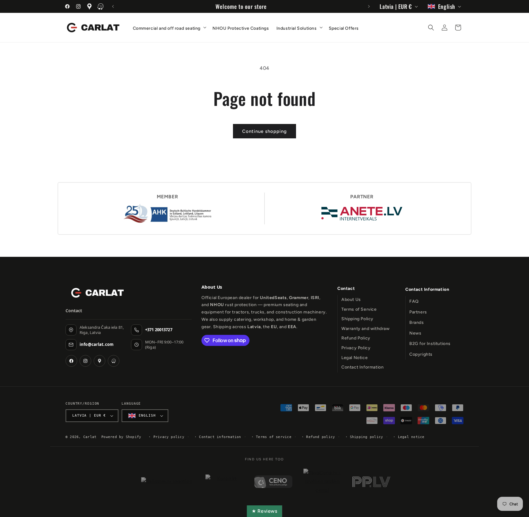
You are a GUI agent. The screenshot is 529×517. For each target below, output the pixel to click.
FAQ (414, 301)
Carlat (89, 437)
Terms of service (273, 437)
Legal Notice (354, 357)
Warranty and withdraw (365, 328)
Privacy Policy (355, 347)
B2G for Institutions (430, 343)
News (415, 333)
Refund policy (320, 437)
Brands (416, 322)
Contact (346, 288)
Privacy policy (168, 437)
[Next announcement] (369, 6)
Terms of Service (359, 309)
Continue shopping (264, 131)
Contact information (220, 437)
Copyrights (421, 354)
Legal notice (411, 437)
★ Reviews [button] (264, 511)
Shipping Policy (357, 318)
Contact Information (362, 367)
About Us (351, 299)
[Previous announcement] (113, 6)
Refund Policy (355, 338)
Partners (418, 312)
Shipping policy (366, 437)
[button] (169, 27)
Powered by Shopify (121, 437)
